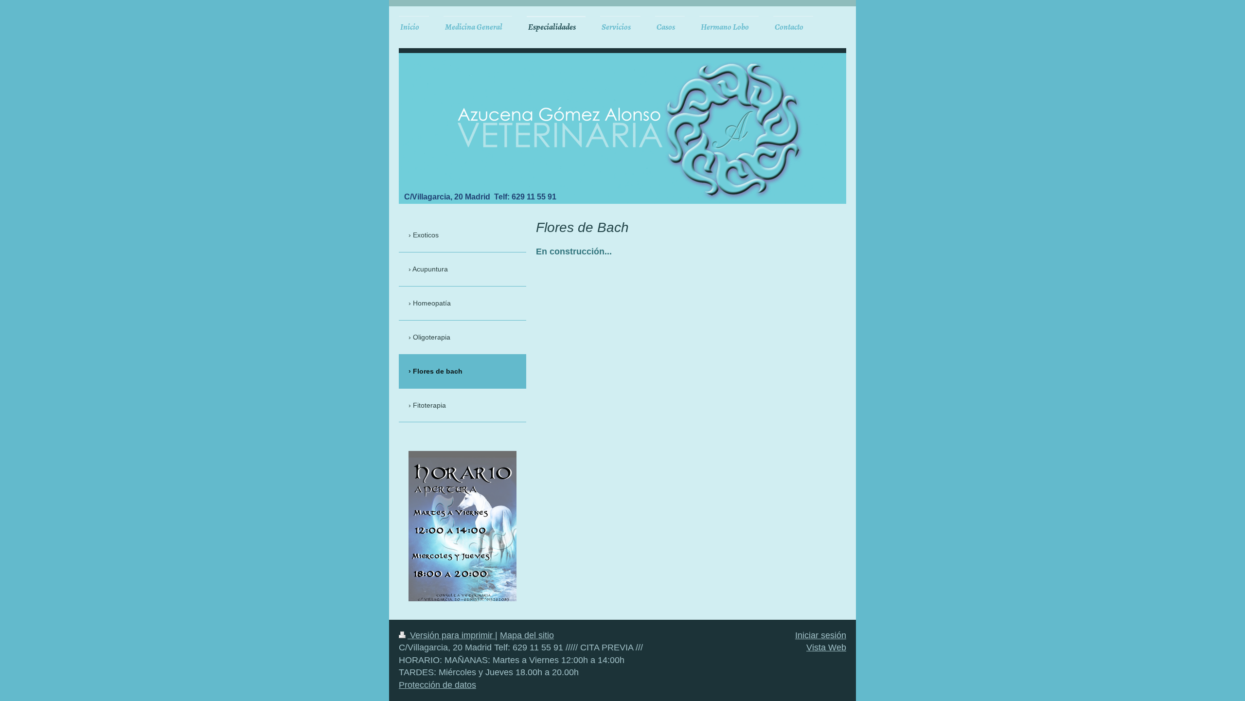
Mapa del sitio (527, 635)
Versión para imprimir (451, 635)
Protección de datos (437, 685)
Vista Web (826, 647)
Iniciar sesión (820, 635)
